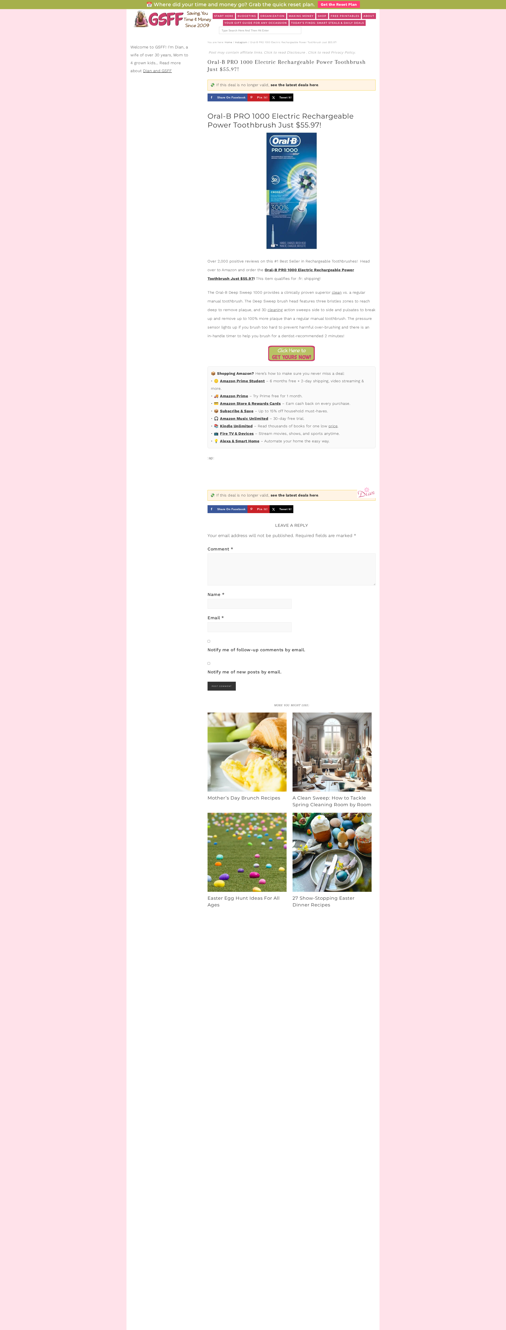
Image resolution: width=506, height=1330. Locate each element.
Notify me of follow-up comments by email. (256, 649)
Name (216, 594)
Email (216, 617)
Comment (220, 549)
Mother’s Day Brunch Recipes (244, 798)
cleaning (275, 310)
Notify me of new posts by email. (244, 671)
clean (337, 292)
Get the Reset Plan (339, 4)
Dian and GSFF (157, 70)
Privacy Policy (343, 52)
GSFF (171, 19)
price (333, 426)
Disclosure (296, 52)
